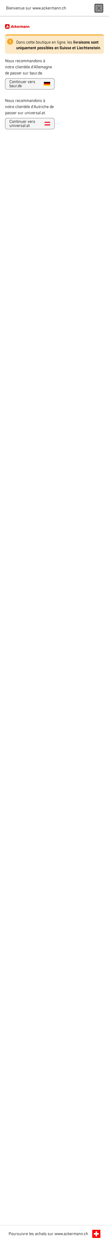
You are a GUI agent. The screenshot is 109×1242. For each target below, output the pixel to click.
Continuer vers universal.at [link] (22, 124)
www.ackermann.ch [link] (71, 1234)
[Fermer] (99, 8)
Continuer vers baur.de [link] (22, 84)
